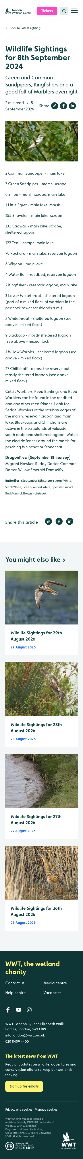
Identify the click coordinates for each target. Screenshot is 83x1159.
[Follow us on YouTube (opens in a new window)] (18, 1010)
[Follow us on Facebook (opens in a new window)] (8, 1010)
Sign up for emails (24, 1086)
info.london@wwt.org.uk (25, 1035)
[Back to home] (69, 1126)
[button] (54, 105)
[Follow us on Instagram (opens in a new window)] (29, 1010)
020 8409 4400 (17, 1041)
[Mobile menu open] (74, 12)
